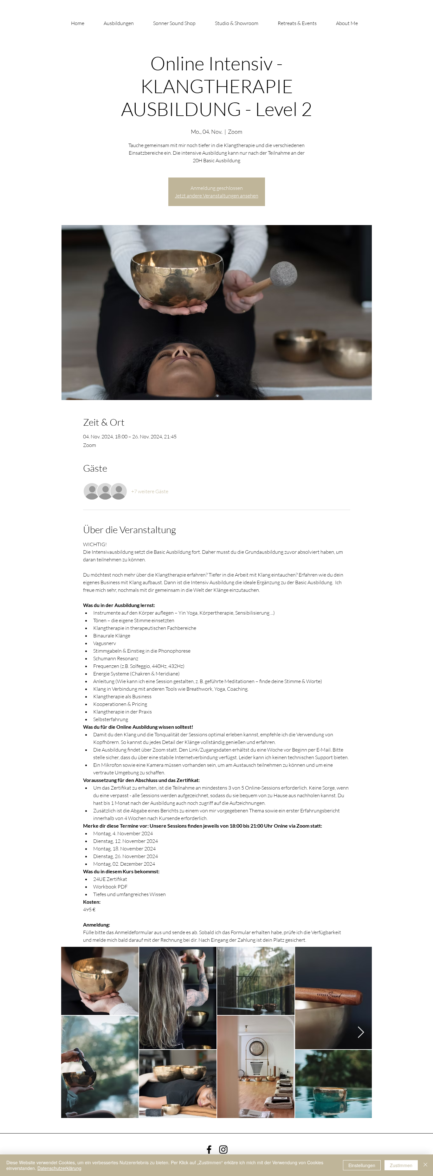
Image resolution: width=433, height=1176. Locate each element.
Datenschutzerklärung (59, 1168)
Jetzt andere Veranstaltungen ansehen (216, 195)
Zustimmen (401, 1165)
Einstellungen (361, 1165)
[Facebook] (209, 1149)
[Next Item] (361, 1032)
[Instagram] (223, 1149)
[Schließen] (425, 1165)
